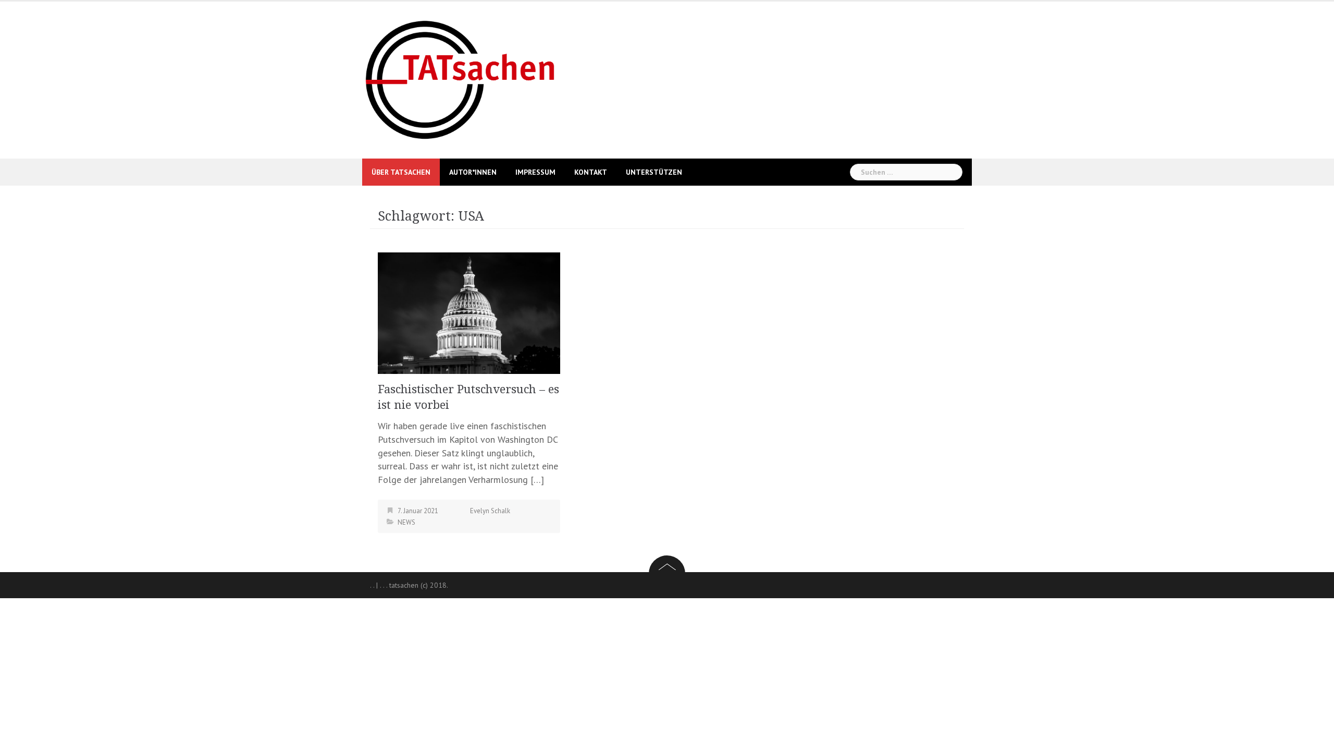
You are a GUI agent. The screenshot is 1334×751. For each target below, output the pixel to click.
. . (372, 585)
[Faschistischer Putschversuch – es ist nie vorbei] (469, 312)
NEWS (406, 522)
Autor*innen (473, 172)
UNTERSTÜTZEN (654, 172)
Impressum (535, 172)
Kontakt (590, 172)
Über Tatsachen (401, 172)
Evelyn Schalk (490, 510)
